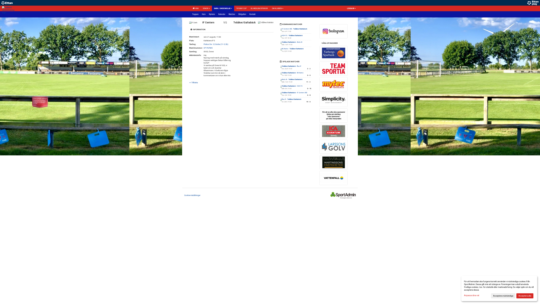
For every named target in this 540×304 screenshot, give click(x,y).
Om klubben (277, 8)
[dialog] (499, 288)
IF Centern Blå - (294, 29)
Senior (205, 8)
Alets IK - (292, 79)
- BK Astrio (292, 73)
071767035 (208, 48)
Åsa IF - (291, 99)
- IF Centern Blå (294, 93)
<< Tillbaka (193, 82)
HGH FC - (292, 35)
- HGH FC (292, 86)
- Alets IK (292, 42)
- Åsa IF (291, 66)
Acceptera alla (524, 296)
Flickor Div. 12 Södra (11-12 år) (216, 44)
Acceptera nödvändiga (503, 296)
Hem (196, 8)
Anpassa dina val (471, 295)
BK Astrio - (292, 49)
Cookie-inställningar (192, 195)
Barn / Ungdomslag (222, 8)
